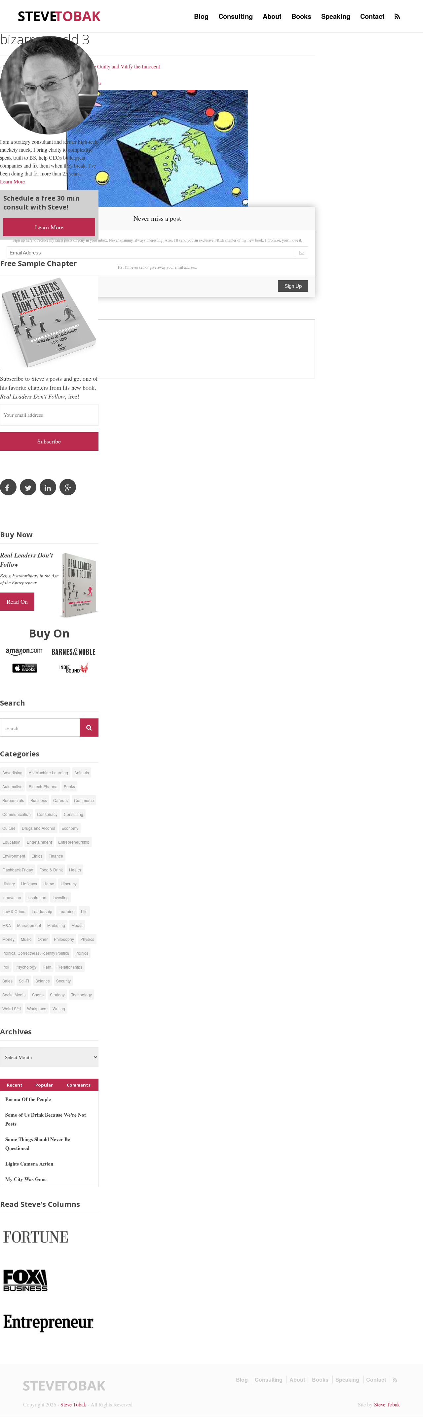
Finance (56, 856)
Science (42, 980)
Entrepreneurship (74, 842)
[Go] (89, 727)
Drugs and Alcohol (38, 828)
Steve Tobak (73, 1404)
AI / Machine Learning (48, 772)
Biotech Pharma (43, 786)
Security (63, 980)
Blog (201, 16)
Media (77, 925)
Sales (7, 980)
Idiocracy (68, 883)
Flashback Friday (17, 869)
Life (84, 911)
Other (43, 939)
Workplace (36, 1008)
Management (29, 925)
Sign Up (293, 286)
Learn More (12, 181)
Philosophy (64, 939)
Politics (81, 953)
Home (48, 883)
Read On (17, 601)
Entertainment (39, 842)
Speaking (335, 16)
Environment (13, 856)
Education (11, 842)
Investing (61, 897)
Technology (81, 994)
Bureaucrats (13, 800)
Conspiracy (47, 814)
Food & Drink (51, 869)
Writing (59, 1008)
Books (301, 16)
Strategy (57, 994)
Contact (372, 16)
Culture (9, 828)
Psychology (26, 967)
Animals (81, 772)
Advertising (12, 772)
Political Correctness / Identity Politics (35, 953)
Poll (5, 967)
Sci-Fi (24, 980)
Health (75, 869)
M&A (6, 925)
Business (38, 800)
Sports (38, 994)
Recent (14, 1085)
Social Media (14, 994)
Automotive (12, 786)
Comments (79, 1085)
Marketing (56, 925)
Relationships (70, 967)
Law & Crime (13, 911)
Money (8, 939)
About (272, 16)
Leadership (42, 911)
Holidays (29, 883)
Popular (44, 1085)
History (8, 883)
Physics (87, 939)
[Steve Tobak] (59, 15)
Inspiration (36, 897)
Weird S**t (11, 1008)
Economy (69, 828)
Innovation (11, 897)
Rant (47, 967)
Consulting (235, 16)
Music (26, 939)
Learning (66, 911)
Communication (16, 814)
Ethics (36, 856)
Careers (60, 800)
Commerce (84, 800)
